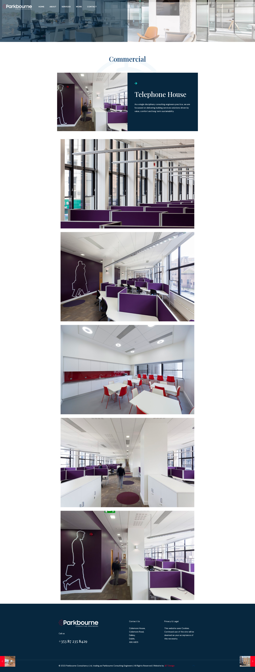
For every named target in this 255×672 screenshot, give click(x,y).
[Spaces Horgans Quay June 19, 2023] (7, 661)
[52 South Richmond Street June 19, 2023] (247, 661)
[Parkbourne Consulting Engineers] (17, 6)
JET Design (169, 665)
